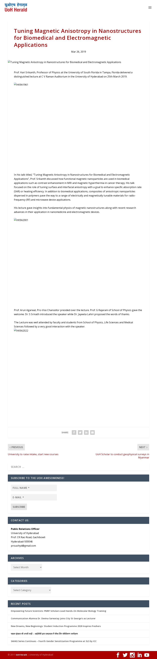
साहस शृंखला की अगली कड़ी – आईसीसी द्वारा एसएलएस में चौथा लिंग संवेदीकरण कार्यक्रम (44, 633)
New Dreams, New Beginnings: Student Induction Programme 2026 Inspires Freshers (56, 626)
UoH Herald (21, 654)
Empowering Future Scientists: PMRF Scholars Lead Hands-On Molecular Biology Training (58, 610)
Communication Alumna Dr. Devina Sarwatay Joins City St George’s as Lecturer (53, 618)
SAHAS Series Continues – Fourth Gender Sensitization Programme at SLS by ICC (54, 641)
